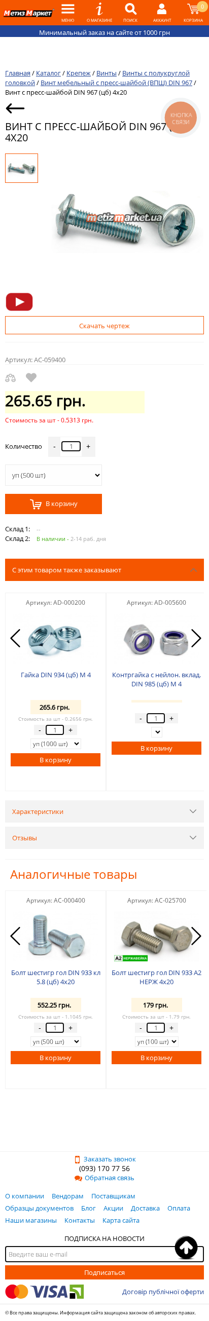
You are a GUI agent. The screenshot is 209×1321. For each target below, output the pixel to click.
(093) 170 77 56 (104, 1168)
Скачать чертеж (104, 325)
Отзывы (24, 837)
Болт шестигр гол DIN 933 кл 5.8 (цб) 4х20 (55, 977)
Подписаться (104, 1272)
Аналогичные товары (73, 874)
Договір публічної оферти (163, 1291)
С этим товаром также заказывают (66, 569)
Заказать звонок (110, 1158)
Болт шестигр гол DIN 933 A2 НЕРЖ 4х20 (156, 977)
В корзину (61, 504)
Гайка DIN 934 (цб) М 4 (56, 674)
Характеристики (37, 811)
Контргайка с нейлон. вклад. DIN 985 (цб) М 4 (156, 679)
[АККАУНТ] (162, 12)
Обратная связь (109, 1177)
